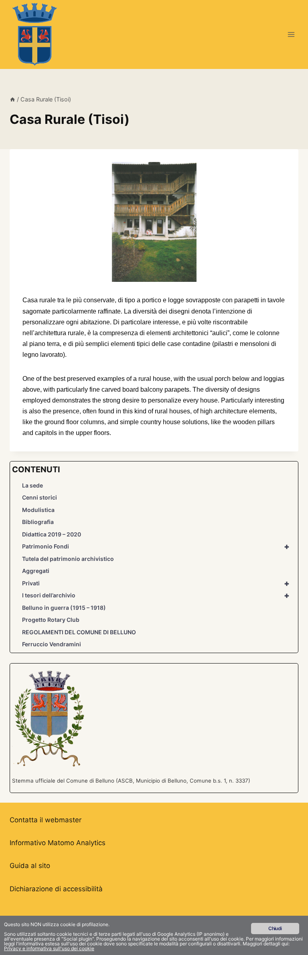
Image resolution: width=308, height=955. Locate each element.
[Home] (12, 99)
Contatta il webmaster (45, 820)
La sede (32, 485)
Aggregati (35, 570)
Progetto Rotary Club (50, 619)
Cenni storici (39, 497)
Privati (156, 583)
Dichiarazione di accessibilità (56, 889)
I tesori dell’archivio (156, 595)
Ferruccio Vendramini (51, 644)
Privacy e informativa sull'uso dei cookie (49, 948)
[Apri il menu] (291, 34)
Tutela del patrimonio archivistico (68, 558)
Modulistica (38, 509)
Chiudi (275, 928)
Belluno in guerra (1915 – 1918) (64, 607)
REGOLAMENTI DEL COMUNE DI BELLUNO (79, 632)
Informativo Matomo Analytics (57, 843)
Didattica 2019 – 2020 (51, 534)
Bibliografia (38, 521)
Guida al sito (30, 866)
